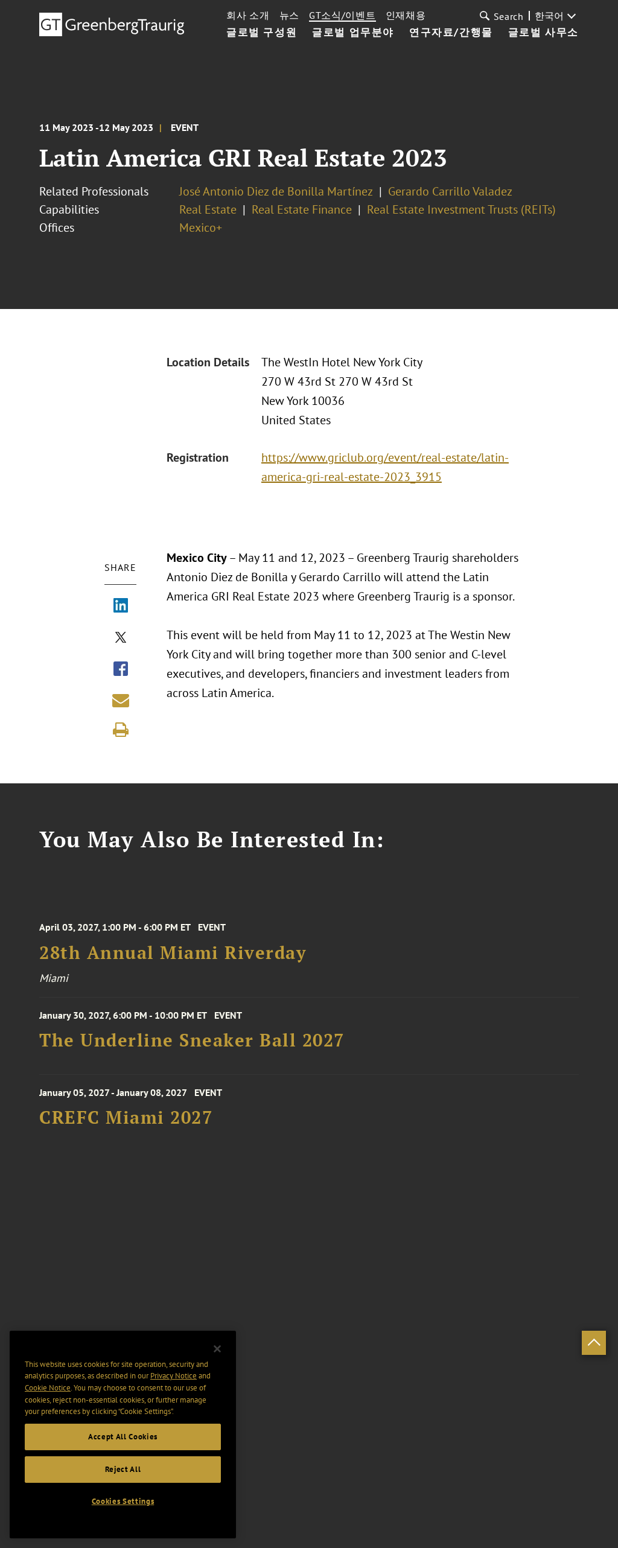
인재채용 (406, 15)
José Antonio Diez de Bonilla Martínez (276, 191)
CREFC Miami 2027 (125, 1117)
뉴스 (289, 15)
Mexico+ (200, 227)
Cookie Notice (48, 1388)
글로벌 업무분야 (353, 33)
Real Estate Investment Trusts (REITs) (461, 209)
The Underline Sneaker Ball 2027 (192, 1040)
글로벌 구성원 (261, 33)
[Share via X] (120, 638)
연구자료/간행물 (451, 33)
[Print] (121, 729)
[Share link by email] (120, 700)
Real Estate (208, 209)
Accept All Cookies (123, 1437)
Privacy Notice (173, 1376)
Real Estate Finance (302, 209)
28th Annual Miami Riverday (172, 953)
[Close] (217, 1348)
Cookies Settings (123, 1501)
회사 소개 (248, 15)
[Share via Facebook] (120, 670)
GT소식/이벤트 (342, 15)
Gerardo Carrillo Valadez (450, 191)
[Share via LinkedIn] (120, 606)
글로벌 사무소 (543, 33)
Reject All (123, 1469)
